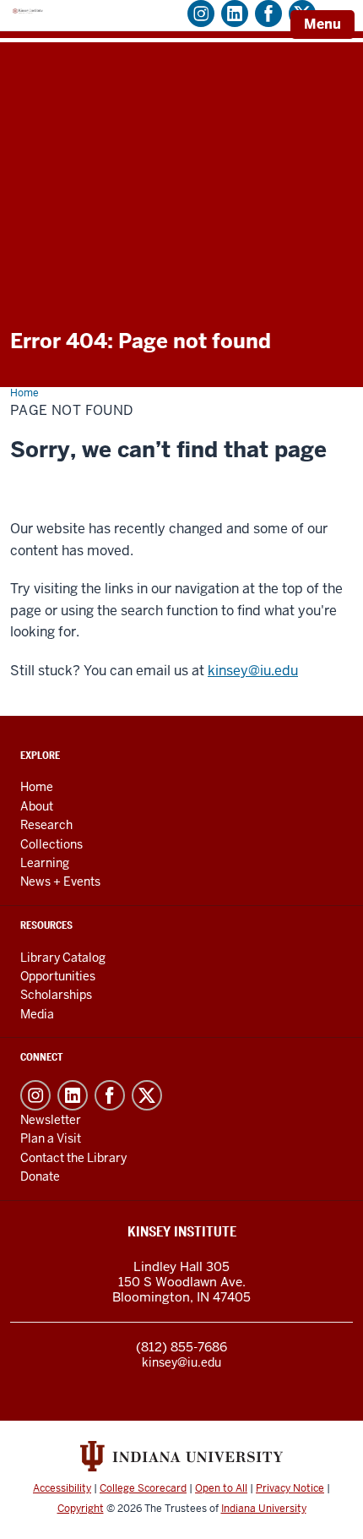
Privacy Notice (290, 1488)
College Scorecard (143, 1488)
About (36, 806)
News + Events (60, 881)
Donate (40, 1176)
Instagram (35, 1095)
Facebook (110, 1095)
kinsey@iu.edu (253, 670)
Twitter (147, 1095)
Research (46, 824)
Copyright (80, 1508)
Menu (322, 24)
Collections (51, 844)
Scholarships (56, 994)
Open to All (221, 1488)
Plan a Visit (50, 1138)
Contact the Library (73, 1157)
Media (37, 1014)
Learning (44, 862)
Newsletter (50, 1119)
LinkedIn (72, 1095)
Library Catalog (63, 957)
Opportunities (57, 976)
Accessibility (62, 1488)
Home (36, 786)
